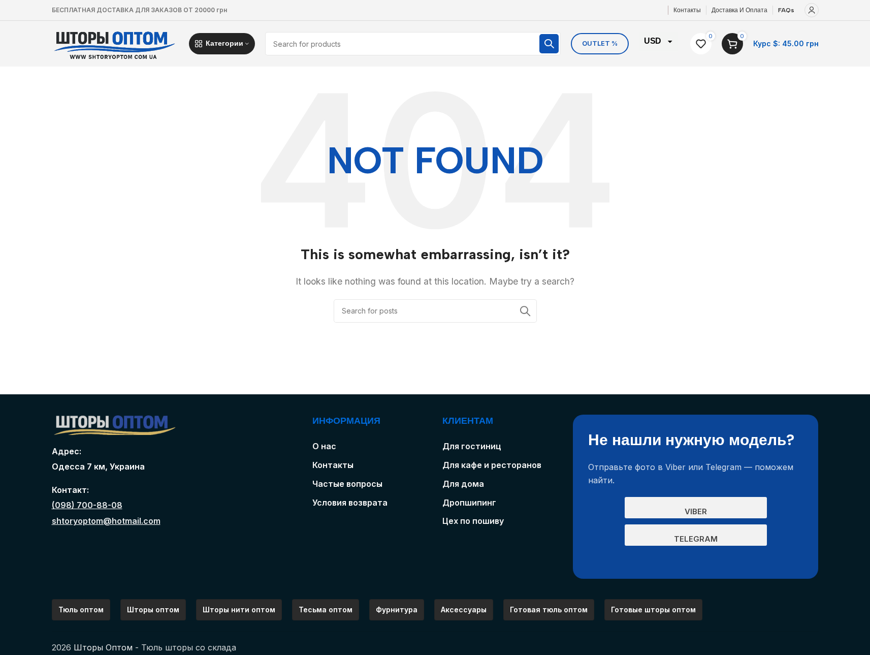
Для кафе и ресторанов (491, 465)
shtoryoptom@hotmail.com (106, 521)
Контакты (332, 465)
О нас (324, 446)
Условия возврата (350, 502)
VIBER (696, 511)
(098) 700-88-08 (87, 505)
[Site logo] (115, 43)
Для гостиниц (471, 446)
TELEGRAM (696, 539)
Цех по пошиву (473, 521)
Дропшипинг (469, 502)
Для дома (463, 484)
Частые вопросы (347, 484)
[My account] (811, 10)
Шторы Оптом (103, 647)
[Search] (549, 43)
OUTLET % (600, 43)
